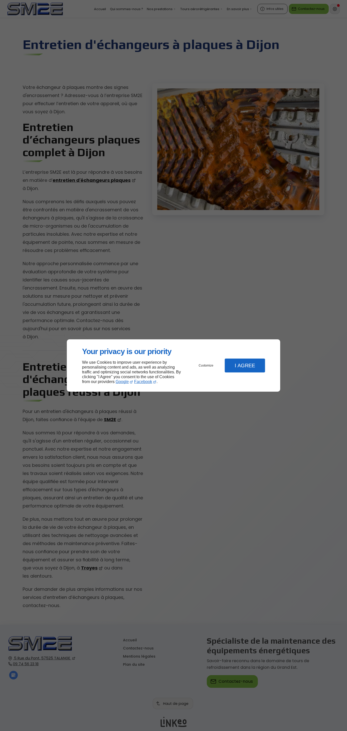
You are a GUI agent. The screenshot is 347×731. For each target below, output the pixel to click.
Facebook (143, 381)
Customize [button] (206, 365)
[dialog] (173, 365)
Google (122, 381)
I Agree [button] (245, 365)
